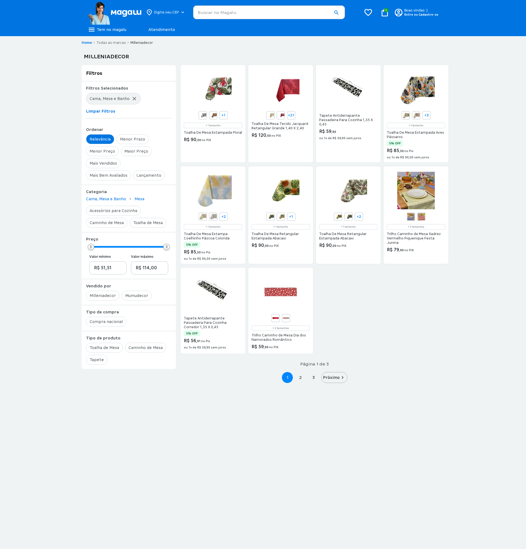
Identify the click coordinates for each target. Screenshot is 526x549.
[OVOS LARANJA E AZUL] (203, 217)
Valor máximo (142, 257)
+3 (426, 115)
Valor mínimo (100, 257)
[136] (203, 115)
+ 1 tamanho (213, 125)
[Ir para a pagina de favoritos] (368, 12)
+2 (223, 217)
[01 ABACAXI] (338, 217)
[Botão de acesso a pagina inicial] (114, 12)
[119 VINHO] (281, 115)
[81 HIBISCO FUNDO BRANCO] (213, 115)
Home (87, 43)
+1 (223, 115)
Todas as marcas (111, 43)
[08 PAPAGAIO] (406, 115)
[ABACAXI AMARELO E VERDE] (281, 217)
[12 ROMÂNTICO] (275, 318)
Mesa (139, 199)
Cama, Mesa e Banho (106, 199)
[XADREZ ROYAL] (411, 217)
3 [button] (313, 377)
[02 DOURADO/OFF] (270, 115)
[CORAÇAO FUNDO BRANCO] (286, 318)
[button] (336, 12)
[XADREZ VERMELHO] (421, 217)
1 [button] (287, 377)
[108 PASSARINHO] (416, 115)
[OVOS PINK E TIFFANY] (213, 217)
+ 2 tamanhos (416, 226)
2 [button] (300, 377)
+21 (291, 115)
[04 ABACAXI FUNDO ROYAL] (270, 217)
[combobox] (269, 12)
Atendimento (161, 29)
